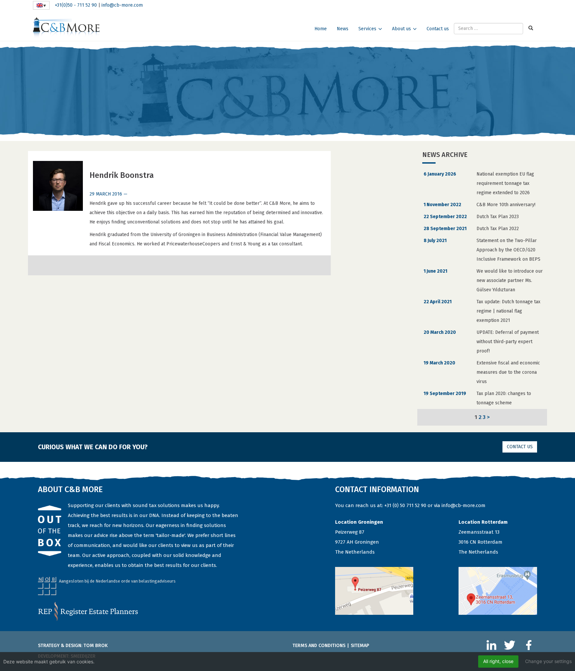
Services (367, 29)
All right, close (498, 661)
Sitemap (360, 645)
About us (401, 29)
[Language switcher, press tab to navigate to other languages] (41, 5)
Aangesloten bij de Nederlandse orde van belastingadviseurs (117, 581)
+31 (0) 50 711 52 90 (405, 505)
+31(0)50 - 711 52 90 (76, 5)
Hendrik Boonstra (122, 175)
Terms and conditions (318, 645)
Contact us (438, 29)
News (342, 29)
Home (320, 29)
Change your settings (548, 661)
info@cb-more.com (122, 5)
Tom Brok (96, 645)
